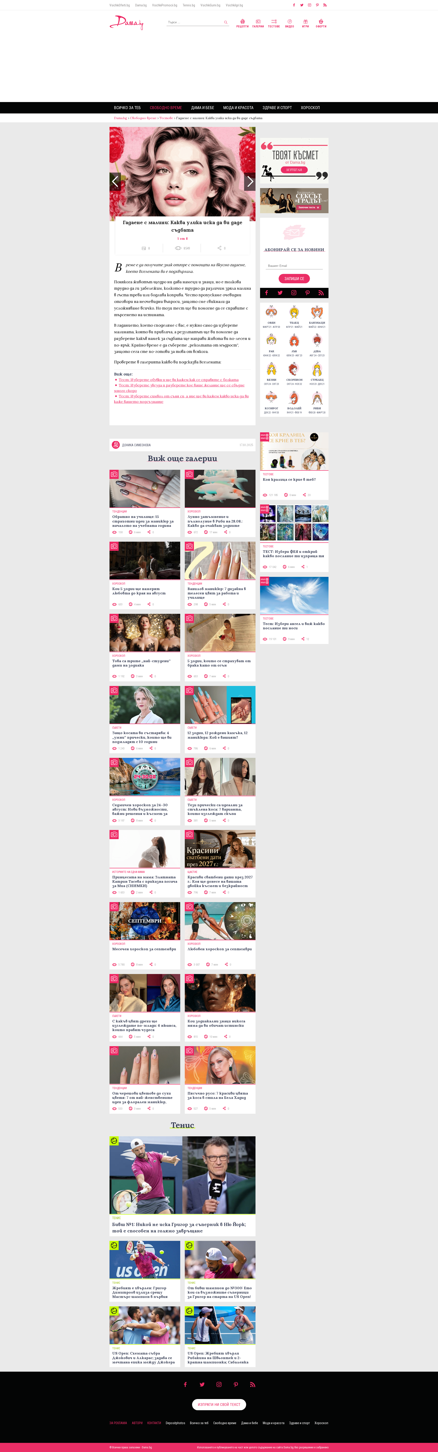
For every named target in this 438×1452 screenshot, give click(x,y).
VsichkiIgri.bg (234, 5)
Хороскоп (310, 107)
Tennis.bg (189, 5)
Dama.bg (141, 5)
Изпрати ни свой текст (219, 1404)
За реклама (118, 1423)
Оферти (321, 26)
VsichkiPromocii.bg (164, 5)
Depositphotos (175, 1423)
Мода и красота (238, 107)
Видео (289, 26)
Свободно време (166, 107)
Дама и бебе (202, 107)
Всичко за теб (127, 107)
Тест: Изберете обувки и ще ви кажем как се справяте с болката (179, 379)
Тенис (182, 1125)
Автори (137, 1423)
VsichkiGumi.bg (210, 5)
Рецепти (242, 26)
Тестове (274, 26)
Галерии (258, 26)
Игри (305, 26)
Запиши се (294, 278)
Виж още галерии (182, 458)
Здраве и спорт (277, 107)
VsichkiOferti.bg (120, 5)
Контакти (154, 1423)
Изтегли (294, 170)
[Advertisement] (219, 68)
